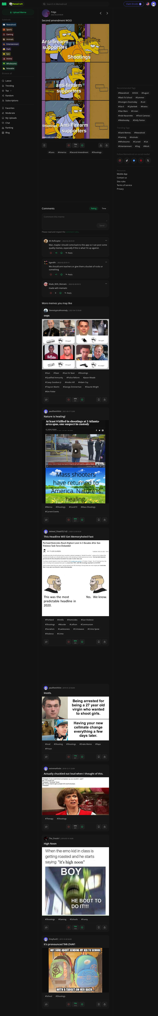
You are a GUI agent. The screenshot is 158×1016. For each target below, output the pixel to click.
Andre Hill (70, 382)
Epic (6, 54)
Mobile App (122, 174)
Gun (48, 373)
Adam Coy (83, 382)
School (49, 996)
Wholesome (10, 63)
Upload (19, 12)
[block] (106, 145)
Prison (49, 748)
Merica (49, 507)
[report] (100, 145)
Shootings (97, 152)
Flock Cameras (144, 115)
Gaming (8, 34)
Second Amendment (79, 152)
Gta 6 (121, 106)
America (62, 152)
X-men (135, 111)
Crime (60, 633)
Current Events (52, 511)
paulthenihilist (55, 411)
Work (147, 146)
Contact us (122, 177)
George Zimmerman (72, 387)
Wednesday (124, 120)
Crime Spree (94, 629)
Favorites (9, 108)
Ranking (9, 127)
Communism (87, 624)
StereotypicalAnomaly (58, 310)
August (146, 93)
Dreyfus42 (53, 939)
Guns (52, 152)
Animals (8, 39)
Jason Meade (89, 377)
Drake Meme (86, 744)
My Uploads (11, 117)
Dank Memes (125, 132)
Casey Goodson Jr (53, 382)
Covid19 (73, 507)
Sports (7, 29)
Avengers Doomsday (128, 102)
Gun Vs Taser (69, 373)
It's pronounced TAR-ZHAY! (59, 944)
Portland (50, 619)
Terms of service (124, 185)
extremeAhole (55, 768)
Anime (7, 58)
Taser (57, 373)
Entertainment (11, 44)
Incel (48, 744)
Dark (6, 49)
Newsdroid (9, 24)
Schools (74, 919)
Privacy (120, 189)
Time (104, 208)
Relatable (8, 68)
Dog (138, 146)
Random (9, 95)
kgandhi (52, 262)
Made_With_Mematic (57, 284)
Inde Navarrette (126, 115)
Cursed (137, 141)
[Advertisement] (135, 46)
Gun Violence (87, 619)
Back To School (125, 97)
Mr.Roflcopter (54, 241)
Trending (9, 85)
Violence (50, 633)
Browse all (7, 73)
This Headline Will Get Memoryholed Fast (68, 536)
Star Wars (123, 111)
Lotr (143, 102)
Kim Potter (50, 391)
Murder (63, 624)
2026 (136, 93)
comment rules (72, 232)
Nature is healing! (54, 416)
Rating (93, 208)
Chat (7, 122)
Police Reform (74, 377)
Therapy (49, 818)
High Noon (50, 843)
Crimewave (79, 629)
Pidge (53, 12)
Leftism (74, 624)
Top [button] (7, 90)
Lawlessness (64, 629)
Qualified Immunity (54, 377)
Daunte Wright (92, 387)
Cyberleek (133, 106)
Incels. (48, 693)
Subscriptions (11, 100)
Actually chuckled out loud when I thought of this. (73, 773)
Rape (99, 744)
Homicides (72, 619)
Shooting (59, 744)
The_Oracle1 (54, 838)
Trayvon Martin (52, 387)
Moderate (10, 113)
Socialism (50, 629)
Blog (7, 132)
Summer (140, 97)
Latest (8, 80)
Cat (146, 141)
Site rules (121, 181)
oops (46, 315)
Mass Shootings (88, 507)
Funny (85, 919)
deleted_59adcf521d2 (58, 531)
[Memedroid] (4, 3)
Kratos (145, 106)
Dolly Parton (139, 120)
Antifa (61, 619)
